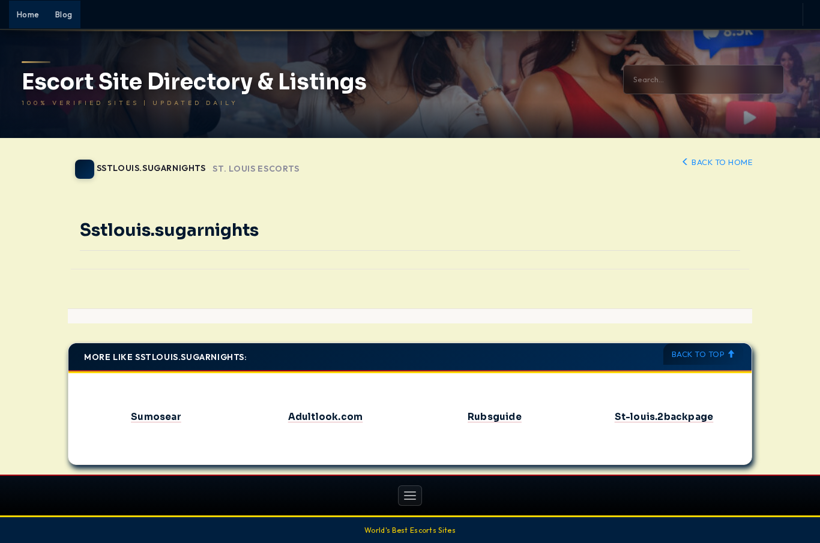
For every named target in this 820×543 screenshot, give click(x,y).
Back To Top (699, 354)
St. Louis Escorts (256, 168)
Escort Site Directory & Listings (194, 82)
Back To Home (721, 162)
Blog (64, 14)
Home (28, 14)
